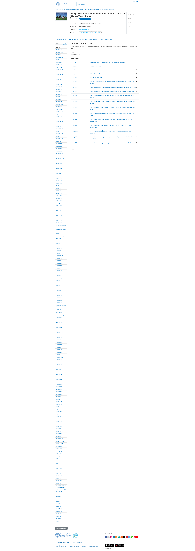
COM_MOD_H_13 (59, 163)
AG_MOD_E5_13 (59, 77)
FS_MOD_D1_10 (59, 448)
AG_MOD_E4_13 (59, 74)
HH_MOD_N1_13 (59, 275)
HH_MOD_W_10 (59, 381)
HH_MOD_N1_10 (59, 354)
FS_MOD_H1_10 (59, 468)
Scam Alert (83, 546)
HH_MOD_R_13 (59, 288)
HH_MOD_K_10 (59, 347)
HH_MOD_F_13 (59, 248)
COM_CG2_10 (59, 511)
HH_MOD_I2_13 (59, 263)
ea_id (74, 74)
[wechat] (132, 537)
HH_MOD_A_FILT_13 (60, 236)
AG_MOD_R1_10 (59, 428)
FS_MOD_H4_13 (59, 213)
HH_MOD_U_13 (59, 297)
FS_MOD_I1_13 (59, 215)
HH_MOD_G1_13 (59, 250)
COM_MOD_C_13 (59, 148)
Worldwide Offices (77, 542)
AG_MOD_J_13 (59, 91)
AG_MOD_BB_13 (59, 59)
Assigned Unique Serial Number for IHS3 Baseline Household (107, 62)
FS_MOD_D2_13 (59, 185)
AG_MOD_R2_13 (59, 121)
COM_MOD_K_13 (59, 171)
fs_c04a (75, 131)
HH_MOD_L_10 (59, 349)
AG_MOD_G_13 (59, 81)
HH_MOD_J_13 (59, 265)
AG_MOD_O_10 (59, 421)
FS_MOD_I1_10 (59, 475)
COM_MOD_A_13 (59, 143)
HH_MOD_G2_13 (59, 253)
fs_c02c (75, 107)
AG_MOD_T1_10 (59, 436)
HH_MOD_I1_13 (59, 260)
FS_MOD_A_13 (59, 175)
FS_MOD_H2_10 (59, 470)
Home (56, 9)
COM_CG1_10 (59, 508)
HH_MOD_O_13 (59, 280)
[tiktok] (124, 537)
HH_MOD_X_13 (59, 302)
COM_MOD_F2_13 (60, 158)
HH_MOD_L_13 (59, 270)
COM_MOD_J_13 (59, 168)
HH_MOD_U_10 (59, 376)
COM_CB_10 (58, 496)
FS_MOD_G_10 (59, 466)
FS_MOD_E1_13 (59, 193)
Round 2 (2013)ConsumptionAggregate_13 (59, 311)
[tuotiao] (127, 537)
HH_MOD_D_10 (59, 322)
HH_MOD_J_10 (59, 344)
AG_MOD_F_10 (59, 399)
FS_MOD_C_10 (59, 446)
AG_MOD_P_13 (59, 114)
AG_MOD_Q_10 (59, 426)
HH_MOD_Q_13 (59, 285)
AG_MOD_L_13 (59, 96)
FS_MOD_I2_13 (59, 217)
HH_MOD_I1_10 (59, 339)
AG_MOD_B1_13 (59, 54)
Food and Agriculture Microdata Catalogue (69, 9)
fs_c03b (75, 119)
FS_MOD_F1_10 (59, 461)
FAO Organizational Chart (63, 542)
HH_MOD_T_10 (59, 374)
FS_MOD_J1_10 (59, 480)
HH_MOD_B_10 (59, 317)
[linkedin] (114, 537)
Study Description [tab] (61, 39)
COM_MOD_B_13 (59, 146)
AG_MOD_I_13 (59, 86)
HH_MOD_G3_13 (59, 255)
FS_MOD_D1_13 (59, 183)
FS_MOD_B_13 (59, 178)
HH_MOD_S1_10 (59, 369)
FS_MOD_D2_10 (59, 451)
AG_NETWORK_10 (60, 441)
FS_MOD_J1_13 (59, 220)
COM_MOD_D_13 (59, 151)
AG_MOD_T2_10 (59, 438)
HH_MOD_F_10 (59, 327)
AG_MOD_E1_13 (59, 67)
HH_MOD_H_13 (59, 258)
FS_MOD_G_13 (59, 203)
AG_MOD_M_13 (59, 99)
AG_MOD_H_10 (59, 404)
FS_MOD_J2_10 (59, 483)
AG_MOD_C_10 (59, 391)
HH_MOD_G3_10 (59, 334)
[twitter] (129, 537)
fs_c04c (75, 143)
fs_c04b (75, 137)
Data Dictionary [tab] (73, 39)
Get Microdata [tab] (94, 39)
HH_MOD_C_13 (59, 241)
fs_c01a (75, 81)
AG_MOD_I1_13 (59, 89)
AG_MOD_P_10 (59, 423)
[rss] (116, 537)
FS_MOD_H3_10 (59, 473)
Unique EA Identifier (95, 74)
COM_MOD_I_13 (59, 166)
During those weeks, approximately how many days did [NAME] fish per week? (113, 87)
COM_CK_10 (58, 521)
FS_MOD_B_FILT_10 (60, 443)
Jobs (57, 546)
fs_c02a (75, 95)
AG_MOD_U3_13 (59, 136)
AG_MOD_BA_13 (59, 57)
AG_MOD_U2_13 (59, 133)
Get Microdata (85, 19)
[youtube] (137, 537)
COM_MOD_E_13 (59, 153)
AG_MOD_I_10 (59, 406)
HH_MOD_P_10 (59, 362)
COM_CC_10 (58, 498)
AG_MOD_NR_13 (59, 104)
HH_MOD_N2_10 (59, 357)
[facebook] (106, 537)
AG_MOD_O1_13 (59, 109)
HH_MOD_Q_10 (59, 364)
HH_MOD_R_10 (59, 367)
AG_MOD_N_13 (59, 101)
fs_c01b (75, 87)
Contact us (63, 546)
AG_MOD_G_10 (59, 401)
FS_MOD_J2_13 (59, 222)
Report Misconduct (93, 546)
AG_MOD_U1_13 (59, 131)
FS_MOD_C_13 (59, 180)
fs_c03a (75, 113)
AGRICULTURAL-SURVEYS (86, 9)
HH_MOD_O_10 (59, 359)
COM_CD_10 (58, 501)
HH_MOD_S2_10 (59, 372)
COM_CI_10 (58, 516)
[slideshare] (119, 537)
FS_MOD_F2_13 (59, 200)
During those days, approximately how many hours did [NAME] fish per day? (112, 91)
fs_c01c (75, 91)
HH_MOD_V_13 (59, 300)
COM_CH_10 (58, 513)
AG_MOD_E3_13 (59, 72)
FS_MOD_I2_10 (59, 478)
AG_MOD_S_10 (59, 433)
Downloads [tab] (83, 39)
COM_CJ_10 (58, 518)
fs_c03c (75, 125)
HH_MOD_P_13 (59, 283)
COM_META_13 (59, 141)
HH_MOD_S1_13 (59, 290)
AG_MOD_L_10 (59, 414)
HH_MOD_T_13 (59, 295)
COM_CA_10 (58, 494)
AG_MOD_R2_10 (59, 431)
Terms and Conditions (73, 546)
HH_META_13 (58, 233)
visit (74, 70)
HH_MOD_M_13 (59, 273)
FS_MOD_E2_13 (59, 195)
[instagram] (111, 537)
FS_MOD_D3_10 (59, 453)
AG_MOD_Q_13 (59, 116)
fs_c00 (75, 78)
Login (133, 1)
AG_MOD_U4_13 (59, 138)
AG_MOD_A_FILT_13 (60, 52)
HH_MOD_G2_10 (59, 332)
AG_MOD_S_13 (59, 124)
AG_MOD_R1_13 (59, 119)
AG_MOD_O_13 (59, 106)
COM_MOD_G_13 (59, 161)
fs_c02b (75, 101)
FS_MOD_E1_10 (59, 456)
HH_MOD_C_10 (59, 320)
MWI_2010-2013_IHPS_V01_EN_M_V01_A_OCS (103, 9)
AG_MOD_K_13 (59, 94)
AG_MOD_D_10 (59, 394)
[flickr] (108, 537)
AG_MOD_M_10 (59, 416)
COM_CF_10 (58, 506)
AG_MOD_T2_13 (59, 128)
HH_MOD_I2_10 (59, 342)
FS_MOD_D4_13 (59, 190)
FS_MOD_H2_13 (59, 208)
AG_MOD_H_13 (59, 84)
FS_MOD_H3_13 (59, 210)
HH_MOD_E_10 (59, 325)
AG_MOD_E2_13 (59, 69)
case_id (75, 66)
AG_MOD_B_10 (59, 389)
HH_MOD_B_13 (59, 238)
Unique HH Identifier (95, 66)
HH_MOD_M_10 (59, 352)
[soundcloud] (121, 537)
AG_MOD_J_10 (59, 409)
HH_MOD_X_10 (59, 384)
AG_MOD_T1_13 (59, 126)
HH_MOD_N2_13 (59, 278)
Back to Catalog (62, 528)
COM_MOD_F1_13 (59, 156)
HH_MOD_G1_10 (59, 330)
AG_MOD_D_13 (59, 64)
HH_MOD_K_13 (59, 268)
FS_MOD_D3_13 (59, 188)
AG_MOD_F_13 (59, 79)
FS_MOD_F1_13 (59, 198)
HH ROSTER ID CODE (96, 78)
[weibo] (135, 537)
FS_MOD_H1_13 (59, 205)
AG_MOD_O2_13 (59, 111)
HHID (74, 62)
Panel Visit (93, 70)
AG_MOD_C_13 (59, 62)
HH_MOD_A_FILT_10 (60, 315)
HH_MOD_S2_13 (59, 292)
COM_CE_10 (58, 503)
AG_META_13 (59, 49)
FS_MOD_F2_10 (59, 463)
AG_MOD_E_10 (59, 396)
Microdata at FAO (82, 4)
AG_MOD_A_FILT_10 (60, 386)
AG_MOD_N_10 (59, 419)
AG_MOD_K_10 (59, 411)
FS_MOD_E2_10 (59, 458)
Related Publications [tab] (106, 39)
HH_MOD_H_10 (59, 337)
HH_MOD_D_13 (59, 243)
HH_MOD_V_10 (59, 379)
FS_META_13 (58, 173)
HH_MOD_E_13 (59, 245)
